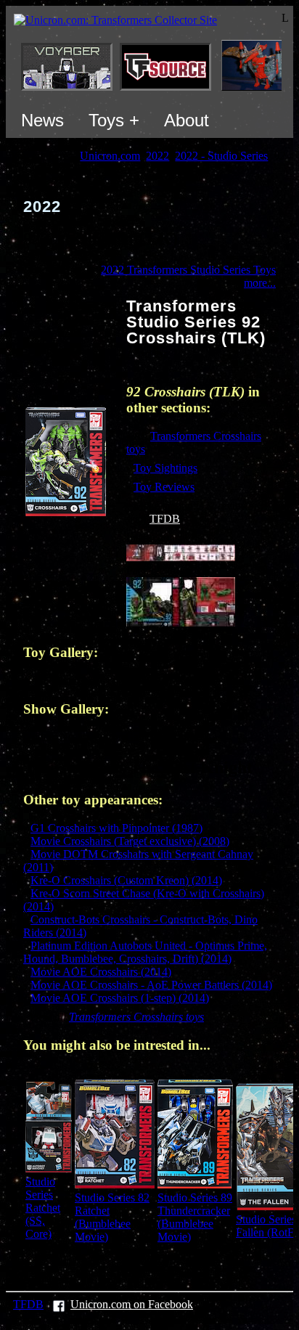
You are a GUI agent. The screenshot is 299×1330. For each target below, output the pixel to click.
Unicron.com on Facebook (131, 1304)
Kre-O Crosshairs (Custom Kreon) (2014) (126, 880)
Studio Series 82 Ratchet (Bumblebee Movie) (112, 1217)
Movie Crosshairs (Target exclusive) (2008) (129, 841)
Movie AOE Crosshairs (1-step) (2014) (119, 998)
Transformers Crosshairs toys (136, 1017)
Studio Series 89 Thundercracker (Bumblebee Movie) (194, 1217)
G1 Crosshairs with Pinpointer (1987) (116, 828)
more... (260, 283)
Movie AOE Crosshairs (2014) (100, 972)
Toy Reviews (164, 487)
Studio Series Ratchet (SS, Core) (42, 1207)
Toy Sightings (165, 468)
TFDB (165, 519)
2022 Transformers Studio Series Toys (188, 270)
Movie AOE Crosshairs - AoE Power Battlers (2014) (151, 985)
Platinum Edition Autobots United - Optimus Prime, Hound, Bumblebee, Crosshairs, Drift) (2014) (145, 952)
